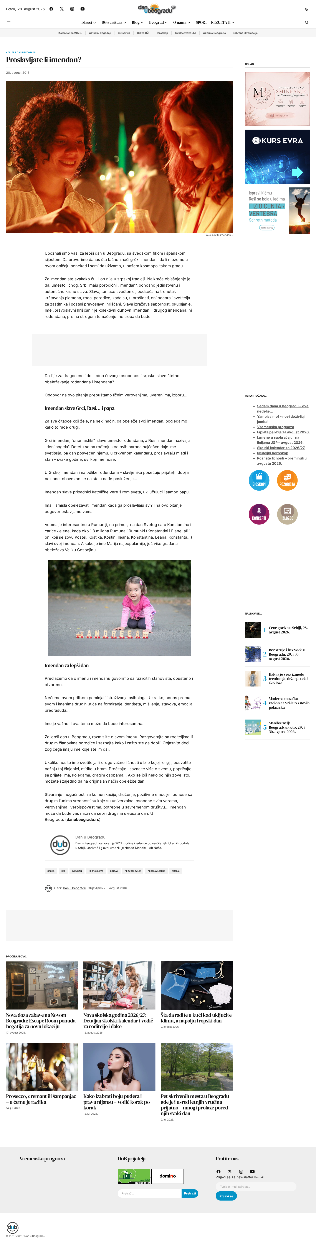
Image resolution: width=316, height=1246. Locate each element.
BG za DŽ (143, 33)
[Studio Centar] (134, 1176)
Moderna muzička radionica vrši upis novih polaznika (289, 703)
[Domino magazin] (167, 1176)
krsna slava (96, 871)
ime (63, 871)
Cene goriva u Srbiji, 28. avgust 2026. (288, 630)
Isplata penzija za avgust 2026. (283, 432)
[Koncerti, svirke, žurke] (259, 514)
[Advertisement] (116, 349)
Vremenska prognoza (275, 427)
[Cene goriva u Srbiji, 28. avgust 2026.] (253, 630)
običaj (114, 871)
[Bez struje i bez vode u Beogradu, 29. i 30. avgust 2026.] (253, 654)
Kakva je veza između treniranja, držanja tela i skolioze (288, 678)
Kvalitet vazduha (185, 33)
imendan (77, 871)
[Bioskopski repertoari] (259, 480)
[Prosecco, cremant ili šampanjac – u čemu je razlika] (42, 1067)
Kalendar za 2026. (70, 33)
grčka (51, 871)
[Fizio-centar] (277, 210)
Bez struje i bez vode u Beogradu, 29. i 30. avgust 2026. (287, 654)
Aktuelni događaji (100, 33)
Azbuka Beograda (214, 33)
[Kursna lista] (277, 99)
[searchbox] (150, 1193)
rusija (176, 871)
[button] (306, 9)
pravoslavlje (133, 871)
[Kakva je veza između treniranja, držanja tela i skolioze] (253, 678)
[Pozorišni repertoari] (287, 480)
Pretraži (190, 1193)
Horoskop (162, 33)
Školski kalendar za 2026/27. (281, 448)
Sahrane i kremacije (245, 33)
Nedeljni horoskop (272, 453)
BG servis (124, 33)
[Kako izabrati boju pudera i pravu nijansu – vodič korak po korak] (119, 1067)
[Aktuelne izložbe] (287, 514)
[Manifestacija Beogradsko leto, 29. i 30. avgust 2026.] (253, 727)
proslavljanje (156, 871)
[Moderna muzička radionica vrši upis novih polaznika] (253, 703)
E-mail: (259, 1177)
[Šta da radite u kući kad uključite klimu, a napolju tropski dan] (197, 985)
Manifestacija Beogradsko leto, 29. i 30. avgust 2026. (287, 727)
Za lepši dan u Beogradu (22, 52)
